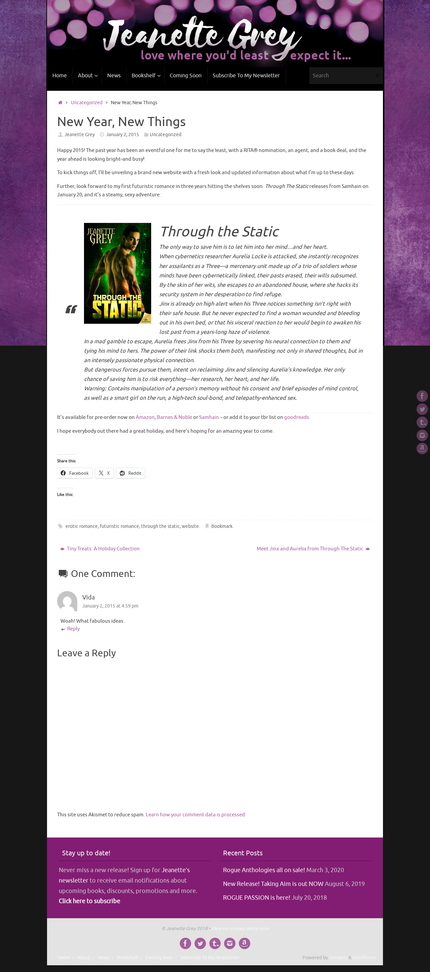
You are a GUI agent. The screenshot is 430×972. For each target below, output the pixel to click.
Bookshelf (127, 958)
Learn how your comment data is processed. (196, 815)
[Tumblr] (422, 422)
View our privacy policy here (240, 928)
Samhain (209, 417)
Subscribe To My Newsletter (210, 958)
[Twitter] (422, 409)
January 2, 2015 (122, 135)
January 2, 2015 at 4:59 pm (110, 606)
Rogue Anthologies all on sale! (264, 870)
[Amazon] (422, 448)
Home (63, 958)
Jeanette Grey (79, 135)
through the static (160, 526)
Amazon (145, 417)
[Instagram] (422, 435)
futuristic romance (119, 526)
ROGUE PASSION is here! (256, 897)
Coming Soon (159, 958)
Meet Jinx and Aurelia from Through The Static (310, 549)
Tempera (338, 958)
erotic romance (82, 526)
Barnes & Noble (174, 417)
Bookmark (221, 526)
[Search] (377, 75)
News (104, 958)
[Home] (60, 103)
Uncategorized (86, 103)
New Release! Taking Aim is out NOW (273, 884)
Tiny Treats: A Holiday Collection (103, 549)
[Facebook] (422, 396)
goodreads (296, 417)
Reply (73, 629)
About (83, 958)
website (190, 526)
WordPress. (364, 958)
